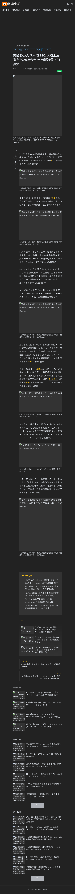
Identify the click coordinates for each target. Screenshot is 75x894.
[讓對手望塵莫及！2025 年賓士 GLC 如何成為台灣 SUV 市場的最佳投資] (19, 767)
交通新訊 (47, 10)
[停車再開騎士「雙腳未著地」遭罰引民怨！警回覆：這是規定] (19, 797)
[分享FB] (15, 150)
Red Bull (46, 50)
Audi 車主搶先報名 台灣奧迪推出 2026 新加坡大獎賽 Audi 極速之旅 (47, 649)
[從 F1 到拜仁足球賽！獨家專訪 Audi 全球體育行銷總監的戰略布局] (27, 640)
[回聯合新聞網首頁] (4, 4)
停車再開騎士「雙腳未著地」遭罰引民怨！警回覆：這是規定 (42, 795)
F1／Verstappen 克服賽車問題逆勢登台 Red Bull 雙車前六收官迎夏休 (42, 594)
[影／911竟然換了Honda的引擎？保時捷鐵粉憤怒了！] (19, 757)
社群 (38, 50)
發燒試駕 (16, 10)
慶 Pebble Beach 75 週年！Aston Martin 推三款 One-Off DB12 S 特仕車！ (44, 725)
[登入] (68, 4)
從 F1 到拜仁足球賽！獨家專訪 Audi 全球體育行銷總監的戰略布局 (47, 639)
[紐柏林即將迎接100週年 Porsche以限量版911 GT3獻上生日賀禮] (19, 705)
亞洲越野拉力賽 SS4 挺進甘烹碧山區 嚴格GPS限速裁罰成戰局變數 (43, 848)
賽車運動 (27, 45)
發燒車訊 (20, 45)
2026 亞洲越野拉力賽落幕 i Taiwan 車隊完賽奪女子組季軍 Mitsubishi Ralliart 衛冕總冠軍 (44, 819)
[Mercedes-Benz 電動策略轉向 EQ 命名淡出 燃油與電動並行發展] (19, 777)
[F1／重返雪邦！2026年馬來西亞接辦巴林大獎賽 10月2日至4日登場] (19, 860)
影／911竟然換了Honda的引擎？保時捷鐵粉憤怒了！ (43, 755)
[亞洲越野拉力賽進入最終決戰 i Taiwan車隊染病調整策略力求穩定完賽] (19, 840)
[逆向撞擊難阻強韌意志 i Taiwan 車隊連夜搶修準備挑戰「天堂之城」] (19, 870)
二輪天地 (67, 10)
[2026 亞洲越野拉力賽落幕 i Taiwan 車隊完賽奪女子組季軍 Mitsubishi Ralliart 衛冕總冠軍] (19, 820)
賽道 (20, 50)
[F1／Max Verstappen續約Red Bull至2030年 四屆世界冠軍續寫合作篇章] (27, 630)
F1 (15, 50)
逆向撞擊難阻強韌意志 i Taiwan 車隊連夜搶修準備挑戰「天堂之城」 (43, 868)
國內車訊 (5, 10)
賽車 (26, 50)
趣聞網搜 (57, 10)
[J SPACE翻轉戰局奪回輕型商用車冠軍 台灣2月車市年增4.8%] (19, 787)
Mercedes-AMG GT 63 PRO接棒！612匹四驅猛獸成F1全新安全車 (42, 607)
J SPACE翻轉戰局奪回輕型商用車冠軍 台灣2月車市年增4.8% (44, 785)
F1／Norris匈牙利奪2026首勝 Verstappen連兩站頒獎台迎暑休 (39, 600)
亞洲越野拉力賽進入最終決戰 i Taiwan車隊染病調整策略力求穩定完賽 (44, 838)
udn (14, 45)
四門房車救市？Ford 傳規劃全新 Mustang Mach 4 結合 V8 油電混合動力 (43, 715)
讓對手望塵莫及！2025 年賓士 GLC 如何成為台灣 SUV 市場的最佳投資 (43, 765)
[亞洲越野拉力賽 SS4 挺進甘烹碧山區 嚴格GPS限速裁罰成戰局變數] (19, 850)
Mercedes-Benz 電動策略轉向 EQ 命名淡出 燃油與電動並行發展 (44, 775)
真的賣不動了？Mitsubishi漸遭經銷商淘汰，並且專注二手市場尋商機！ (43, 745)
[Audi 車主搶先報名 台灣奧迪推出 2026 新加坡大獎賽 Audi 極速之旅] (27, 650)
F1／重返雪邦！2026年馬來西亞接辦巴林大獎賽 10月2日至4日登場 (41, 587)
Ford (32, 50)
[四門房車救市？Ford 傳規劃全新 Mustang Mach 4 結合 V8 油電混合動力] (19, 717)
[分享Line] (15, 156)
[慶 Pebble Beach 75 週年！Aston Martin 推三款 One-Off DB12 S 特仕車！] (19, 727)
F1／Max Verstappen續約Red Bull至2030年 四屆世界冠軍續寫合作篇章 (41, 581)
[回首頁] (14, 4)
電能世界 (36, 10)
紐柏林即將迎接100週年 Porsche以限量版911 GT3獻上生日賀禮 (43, 703)
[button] (71, 3)
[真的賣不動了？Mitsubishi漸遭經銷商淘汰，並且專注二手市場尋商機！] (19, 747)
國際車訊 (26, 10)
